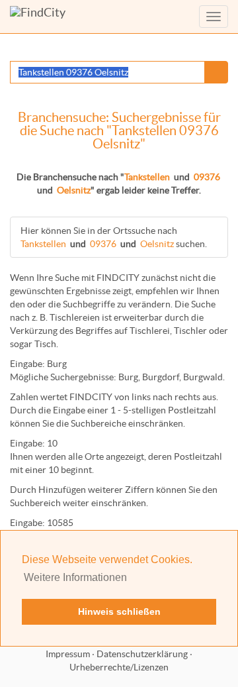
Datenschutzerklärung (142, 654)
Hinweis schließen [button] (119, 611)
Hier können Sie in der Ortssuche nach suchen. (113, 237)
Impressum (68, 654)
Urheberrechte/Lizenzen (119, 667)
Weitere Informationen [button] (75, 577)
